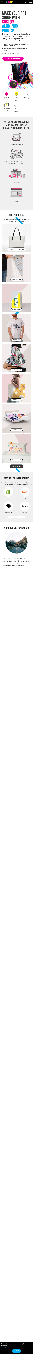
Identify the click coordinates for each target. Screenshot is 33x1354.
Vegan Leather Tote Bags (15, 249)
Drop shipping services (15, 517)
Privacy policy (4, 1347)
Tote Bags (15, 399)
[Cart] (25, 2)
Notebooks (15, 309)
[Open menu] (2, 2)
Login (30, 2)
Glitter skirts (15, 369)
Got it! (16, 1351)
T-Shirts (15, 339)
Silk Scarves (15, 279)
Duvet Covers (15, 429)
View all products (16, 466)
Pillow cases (15, 459)
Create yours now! (12, 58)
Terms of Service (14, 1347)
